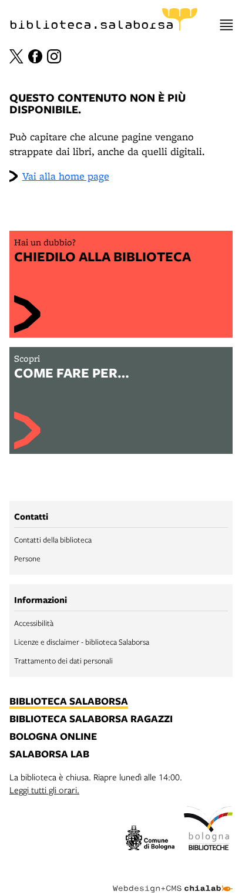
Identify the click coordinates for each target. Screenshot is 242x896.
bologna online (53, 737)
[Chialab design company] (173, 879)
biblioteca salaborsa (68, 702)
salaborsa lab (49, 754)
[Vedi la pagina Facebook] (35, 56)
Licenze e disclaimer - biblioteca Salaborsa (81, 641)
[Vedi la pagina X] (16, 56)
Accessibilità (33, 623)
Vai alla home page (65, 176)
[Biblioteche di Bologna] (208, 829)
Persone (27, 558)
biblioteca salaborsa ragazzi (91, 719)
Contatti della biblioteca (53, 539)
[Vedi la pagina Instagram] (54, 56)
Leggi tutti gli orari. (44, 790)
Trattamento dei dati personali (63, 660)
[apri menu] (226, 25)
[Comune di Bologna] (150, 840)
